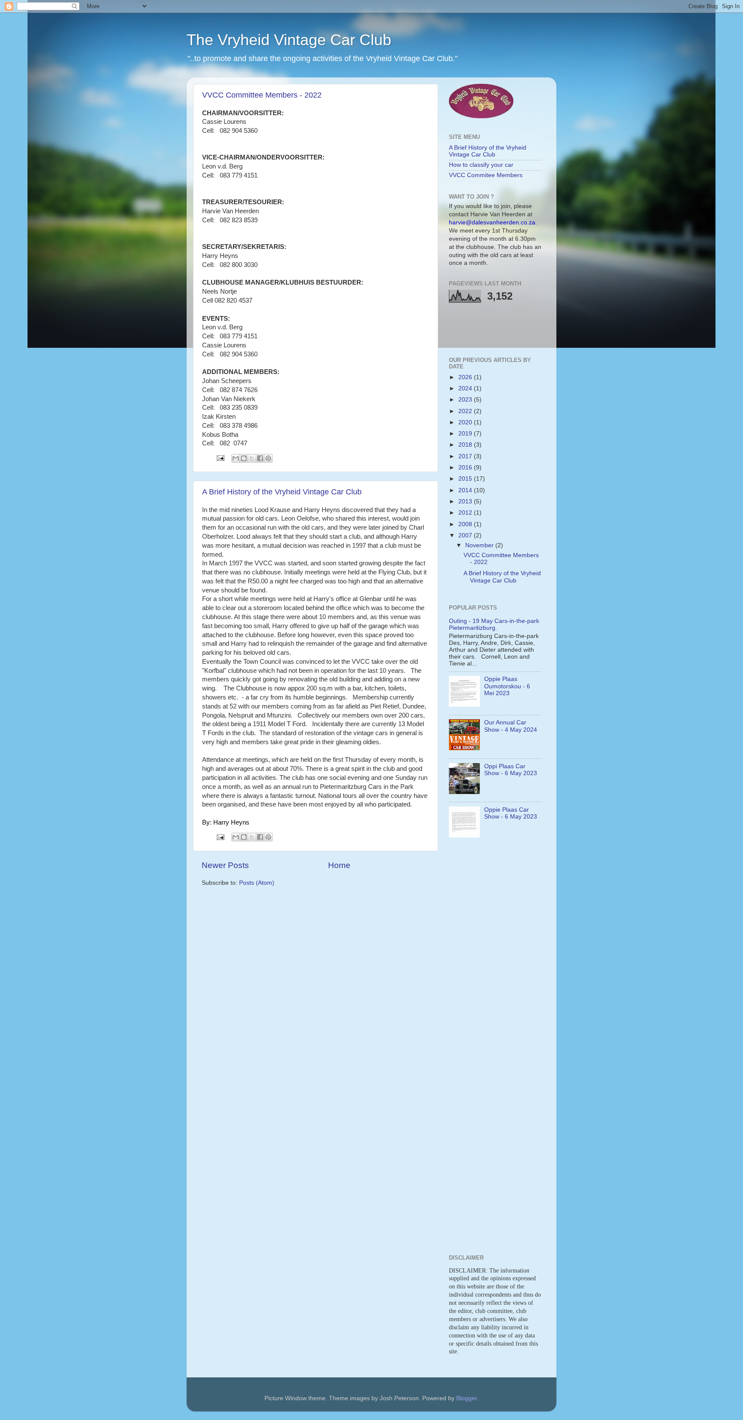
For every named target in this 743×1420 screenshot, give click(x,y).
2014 (466, 490)
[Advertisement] (499, 328)
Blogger (466, 1398)
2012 (466, 512)
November (480, 545)
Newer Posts (225, 865)
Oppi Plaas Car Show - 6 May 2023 (510, 769)
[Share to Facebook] (260, 458)
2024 (466, 388)
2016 (466, 467)
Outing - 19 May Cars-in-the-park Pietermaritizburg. (494, 624)
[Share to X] (252, 458)
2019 (466, 433)
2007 (466, 535)
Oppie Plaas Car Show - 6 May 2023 (510, 813)
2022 (466, 411)
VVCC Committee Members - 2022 (262, 95)
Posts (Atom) (256, 883)
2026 (466, 377)
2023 (466, 399)
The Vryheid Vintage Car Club (289, 40)
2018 (466, 445)
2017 (466, 456)
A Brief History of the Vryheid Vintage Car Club (282, 492)
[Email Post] (220, 457)
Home (339, 865)
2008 (466, 524)
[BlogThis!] (243, 458)
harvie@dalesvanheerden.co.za (492, 222)
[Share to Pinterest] (268, 458)
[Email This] (235, 458)
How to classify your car (481, 165)
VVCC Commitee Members (485, 175)
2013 (466, 501)
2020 (466, 422)
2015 (466, 478)
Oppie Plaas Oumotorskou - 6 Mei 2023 (507, 686)
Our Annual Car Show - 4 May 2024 (510, 726)
